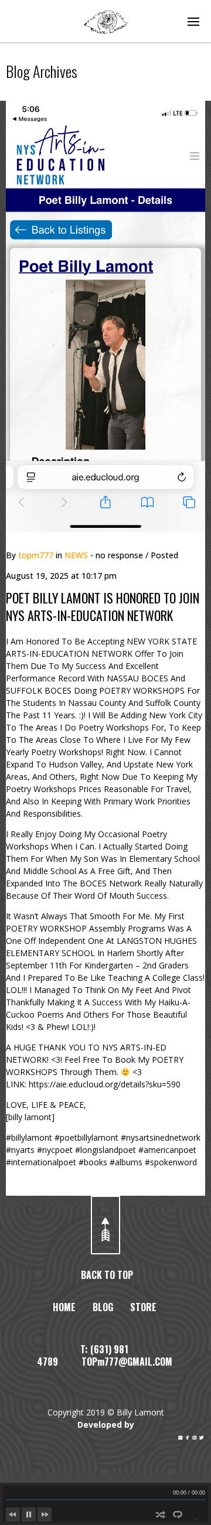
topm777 (35, 555)
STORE (143, 1307)
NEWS (76, 555)
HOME (64, 1307)
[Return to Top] (105, 1225)
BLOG (103, 1307)
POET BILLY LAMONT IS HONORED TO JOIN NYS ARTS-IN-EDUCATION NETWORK (102, 606)
